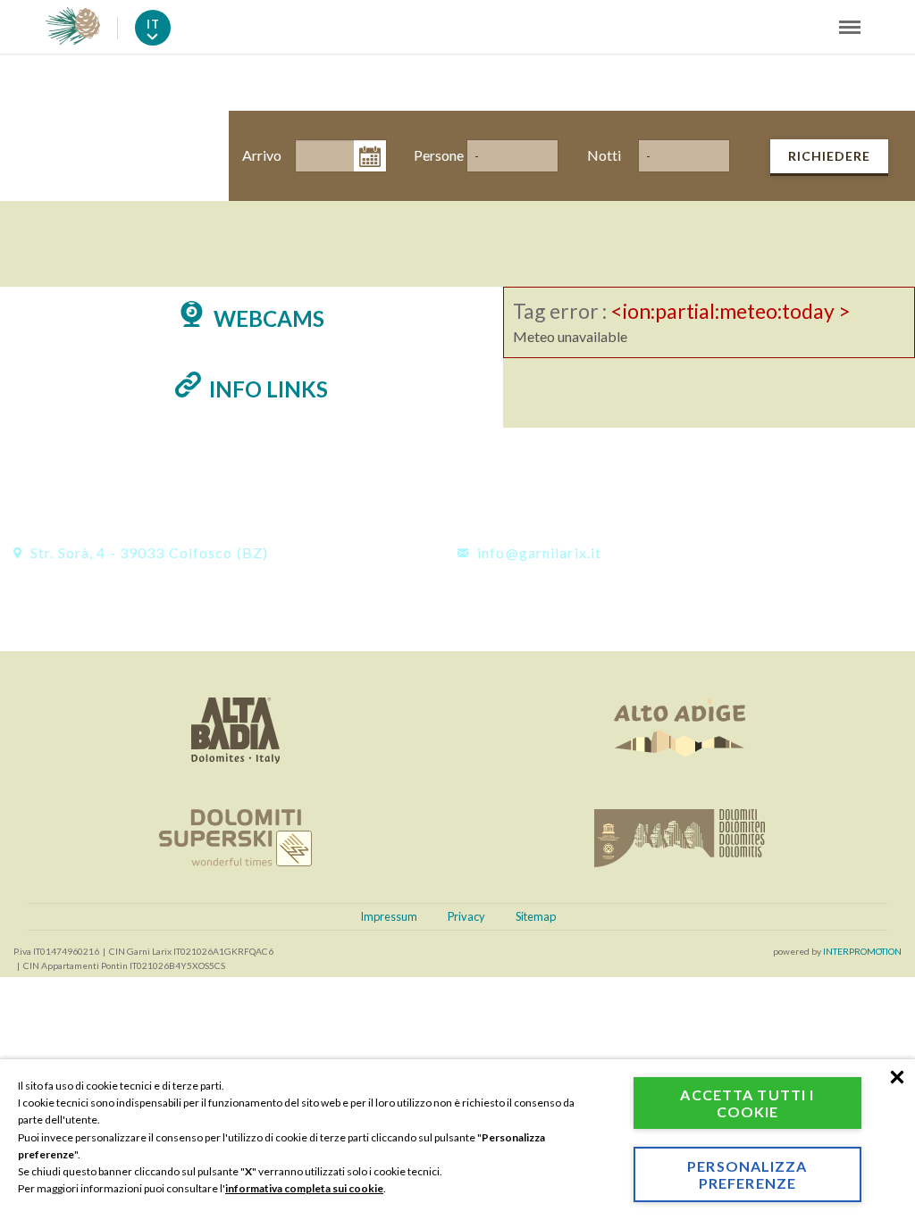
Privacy (466, 916)
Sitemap (536, 916)
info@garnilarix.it (537, 552)
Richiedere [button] (829, 155)
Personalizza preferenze (747, 1174)
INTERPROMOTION (862, 951)
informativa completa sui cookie (304, 1188)
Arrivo (260, 154)
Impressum (388, 916)
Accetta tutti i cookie (747, 1103)
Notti (604, 154)
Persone (431, 154)
